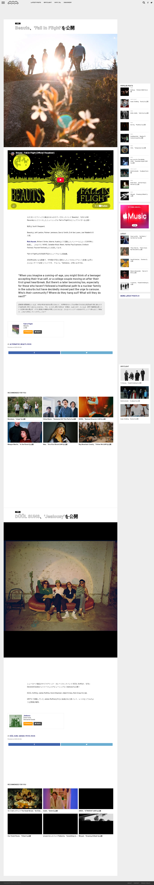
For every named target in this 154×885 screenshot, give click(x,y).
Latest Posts (36, 2)
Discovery (68, 2)
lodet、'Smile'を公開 (50, 811)
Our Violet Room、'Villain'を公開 (19, 836)
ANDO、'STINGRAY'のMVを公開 (90, 811)
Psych (27, 736)
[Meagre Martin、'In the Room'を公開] (25, 442)
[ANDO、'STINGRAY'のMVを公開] (96, 809)
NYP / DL (58, 2)
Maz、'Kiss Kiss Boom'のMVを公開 (55, 445)
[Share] (34, 352)
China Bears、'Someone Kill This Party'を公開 (59, 419)
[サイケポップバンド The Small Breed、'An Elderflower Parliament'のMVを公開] (25, 809)
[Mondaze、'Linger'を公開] (25, 417)
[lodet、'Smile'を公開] (60, 809)
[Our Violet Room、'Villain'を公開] (25, 834)
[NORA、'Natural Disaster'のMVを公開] (96, 417)
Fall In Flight (28, 324)
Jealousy (26, 716)
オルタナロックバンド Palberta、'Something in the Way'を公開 (65, 836)
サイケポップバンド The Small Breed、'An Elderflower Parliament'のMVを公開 (35, 811)
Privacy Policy (145, 883)
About (129, 883)
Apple (38, 332)
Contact (136, 883)
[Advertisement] (77, 11)
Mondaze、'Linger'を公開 (16, 419)
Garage (22, 736)
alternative (15, 344)
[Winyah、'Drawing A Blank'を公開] (96, 834)
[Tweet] (87, 352)
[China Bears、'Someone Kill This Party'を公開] (60, 417)
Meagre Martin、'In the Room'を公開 (21, 445)
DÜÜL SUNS (14, 736)
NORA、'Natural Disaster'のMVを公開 (92, 419)
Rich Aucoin (31, 242)
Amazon (29, 332)
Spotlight (48, 2)
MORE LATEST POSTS (129, 296)
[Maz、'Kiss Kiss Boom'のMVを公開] (60, 442)
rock (29, 344)
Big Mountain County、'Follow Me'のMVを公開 (95, 445)
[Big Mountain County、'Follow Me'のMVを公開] (96, 442)
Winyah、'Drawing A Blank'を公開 (90, 836)
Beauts (24, 344)
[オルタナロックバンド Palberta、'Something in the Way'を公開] (60, 834)
